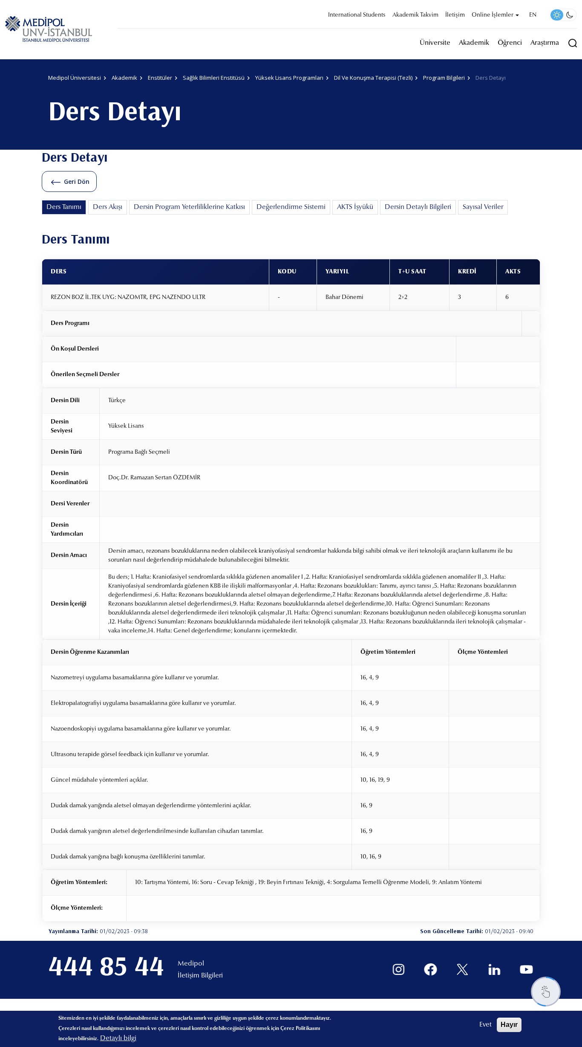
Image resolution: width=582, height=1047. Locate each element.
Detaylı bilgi (118, 1038)
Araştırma (544, 43)
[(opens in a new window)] (398, 969)
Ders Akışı (107, 207)
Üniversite (435, 43)
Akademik (474, 43)
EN (532, 15)
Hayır (509, 1024)
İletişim (455, 15)
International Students (357, 15)
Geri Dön (76, 181)
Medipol (191, 963)
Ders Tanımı (63, 207)
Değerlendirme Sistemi (291, 207)
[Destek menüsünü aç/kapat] (546, 991)
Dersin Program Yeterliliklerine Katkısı (189, 207)
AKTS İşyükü (355, 207)
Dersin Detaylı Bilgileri (418, 207)
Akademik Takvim (415, 15)
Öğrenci (510, 43)
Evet (485, 1024)
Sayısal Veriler (483, 207)
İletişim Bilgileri (200, 975)
